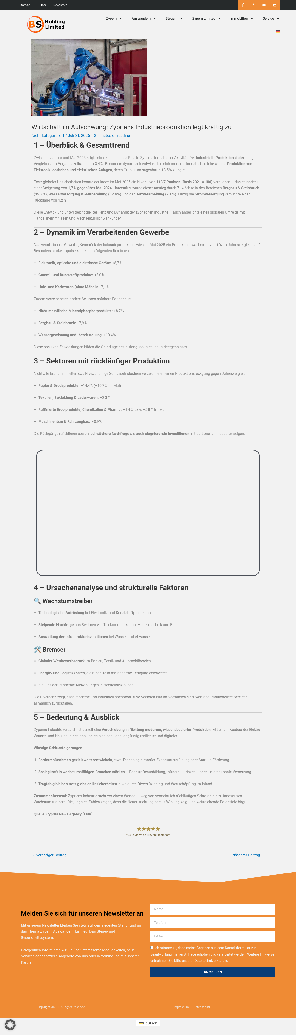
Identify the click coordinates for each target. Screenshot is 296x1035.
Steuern (171, 18)
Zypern (111, 18)
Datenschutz (202, 1007)
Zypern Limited (203, 18)
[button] (10, 1025)
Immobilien (239, 18)
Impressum (181, 1007)
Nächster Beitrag (248, 855)
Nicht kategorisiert (47, 135)
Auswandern (141, 18)
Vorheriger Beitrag (49, 855)
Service (268, 18)
